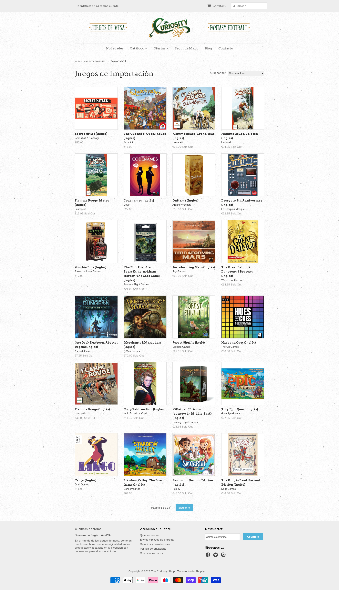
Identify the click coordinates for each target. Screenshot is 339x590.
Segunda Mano (186, 48)
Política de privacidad (153, 548)
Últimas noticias (88, 529)
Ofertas (159, 48)
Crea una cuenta (107, 5)
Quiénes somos (149, 535)
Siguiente (184, 507)
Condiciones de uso (152, 553)
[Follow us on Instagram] (224, 556)
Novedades (114, 48)
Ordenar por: (218, 72)
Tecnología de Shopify (191, 571)
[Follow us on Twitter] (216, 556)
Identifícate (85, 5)
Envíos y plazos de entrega (157, 539)
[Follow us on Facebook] (208, 556)
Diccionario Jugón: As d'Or (93, 535)
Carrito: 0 (219, 5)
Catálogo (137, 48)
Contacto (225, 48)
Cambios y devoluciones (155, 544)
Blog (208, 48)
